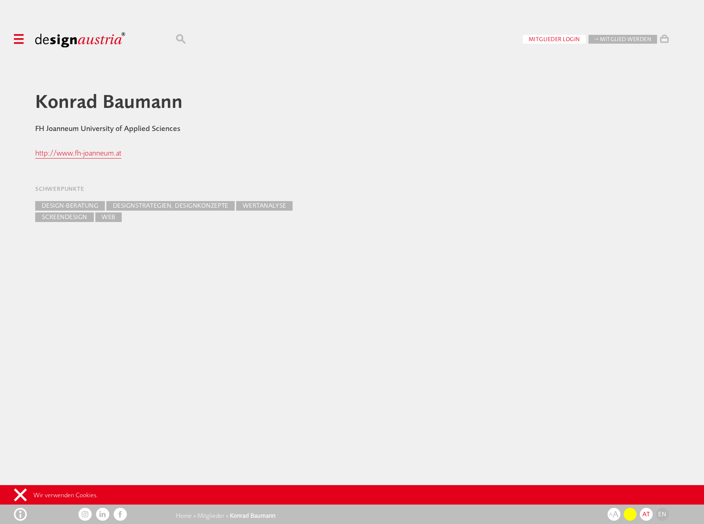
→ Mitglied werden (622, 39)
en (662, 514)
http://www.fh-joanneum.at (78, 153)
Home (184, 515)
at (646, 514)
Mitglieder (210, 515)
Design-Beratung (70, 205)
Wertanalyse (264, 205)
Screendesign (64, 216)
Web (108, 216)
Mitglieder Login (554, 39)
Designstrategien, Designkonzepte (170, 205)
